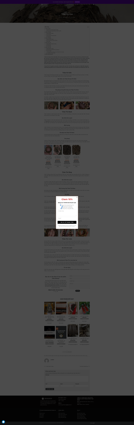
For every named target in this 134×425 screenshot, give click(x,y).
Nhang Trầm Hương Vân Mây (67, 208)
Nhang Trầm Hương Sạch (68, 207)
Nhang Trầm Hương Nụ (67, 206)
